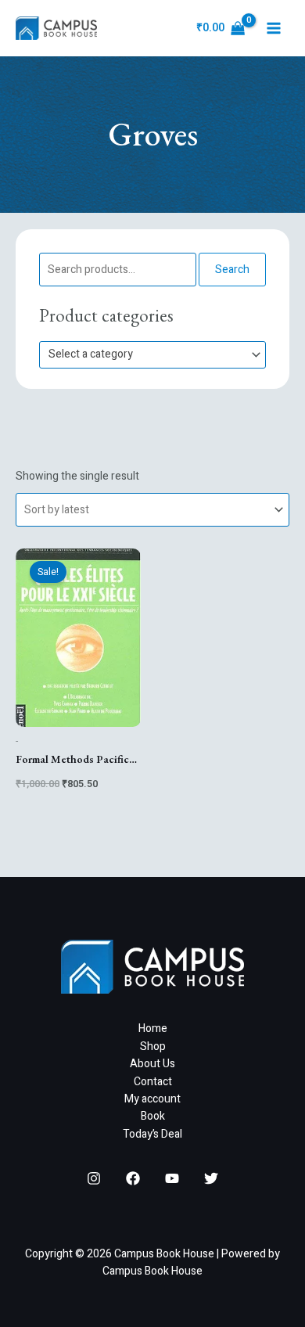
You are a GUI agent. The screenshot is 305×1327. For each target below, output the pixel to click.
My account (152, 1099)
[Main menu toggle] (273, 28)
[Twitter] (211, 1178)
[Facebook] (133, 1178)
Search (232, 269)
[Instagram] (94, 1178)
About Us (152, 1063)
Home (152, 1028)
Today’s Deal (152, 1134)
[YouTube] (172, 1178)
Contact (153, 1081)
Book (153, 1116)
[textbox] (145, 354)
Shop (153, 1046)
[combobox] (152, 355)
